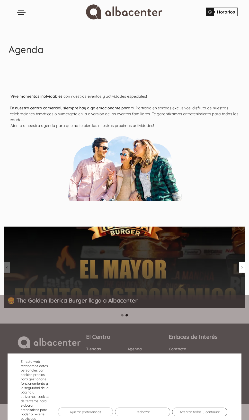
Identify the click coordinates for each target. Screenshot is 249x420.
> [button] (242, 267)
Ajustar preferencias (85, 412)
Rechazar (142, 412)
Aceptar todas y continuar (200, 412)
